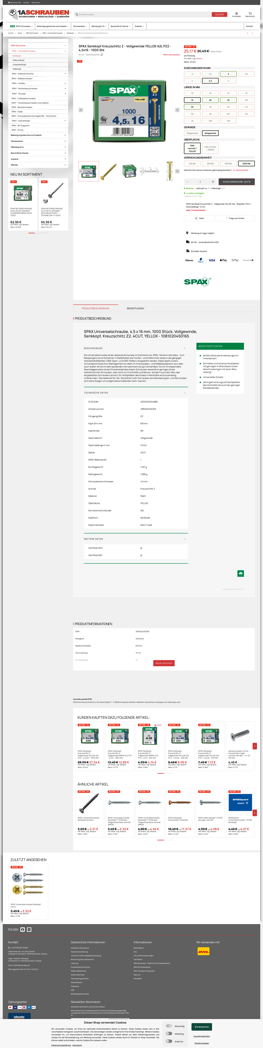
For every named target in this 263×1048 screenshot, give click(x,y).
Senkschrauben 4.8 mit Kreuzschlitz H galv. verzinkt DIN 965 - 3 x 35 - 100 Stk (239, 754)
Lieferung (74, 963)
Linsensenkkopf (19, 64)
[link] (38, 45)
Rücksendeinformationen (80, 967)
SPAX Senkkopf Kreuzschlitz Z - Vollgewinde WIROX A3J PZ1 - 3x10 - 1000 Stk (120, 754)
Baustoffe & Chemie (19, 153)
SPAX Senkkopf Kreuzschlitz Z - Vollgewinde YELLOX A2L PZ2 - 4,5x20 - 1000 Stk (88, 754)
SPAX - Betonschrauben (22, 107)
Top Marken (138, 959)
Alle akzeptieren (202, 1027)
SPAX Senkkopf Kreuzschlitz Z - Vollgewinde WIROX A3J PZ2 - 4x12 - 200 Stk (148, 754)
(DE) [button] (223, 188)
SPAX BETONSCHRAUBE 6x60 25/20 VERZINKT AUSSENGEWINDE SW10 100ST (21, 212)
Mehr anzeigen (164, 663)
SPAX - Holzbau (18, 83)
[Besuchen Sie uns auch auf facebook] (22, 929)
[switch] (169, 1025)
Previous (81, 110)
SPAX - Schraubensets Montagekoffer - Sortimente (34, 116)
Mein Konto (36, 2)
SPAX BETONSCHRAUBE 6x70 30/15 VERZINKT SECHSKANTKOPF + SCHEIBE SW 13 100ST (52, 212)
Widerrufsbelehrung (78, 971)
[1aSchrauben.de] (39, 14)
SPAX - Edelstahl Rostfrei (23, 74)
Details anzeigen (202, 1043)
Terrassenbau (17, 141)
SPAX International (171, 54)
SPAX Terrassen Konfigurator (144, 971)
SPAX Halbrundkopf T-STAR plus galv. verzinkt (210, 819)
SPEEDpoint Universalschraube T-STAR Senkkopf (240, 820)
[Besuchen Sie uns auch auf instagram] (29, 929)
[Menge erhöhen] (213, 181)
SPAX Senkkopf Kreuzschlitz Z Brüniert (178, 819)
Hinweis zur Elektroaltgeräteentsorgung (86, 955)
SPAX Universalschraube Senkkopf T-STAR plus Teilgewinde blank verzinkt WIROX (149, 821)
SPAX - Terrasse (19, 94)
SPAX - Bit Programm (21, 125)
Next (177, 110)
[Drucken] (240, 573)
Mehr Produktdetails (195, 210)
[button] (90, 736)
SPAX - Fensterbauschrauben (24, 88)
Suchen (219, 14)
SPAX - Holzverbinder (21, 121)
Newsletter (138, 978)
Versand (199, 58)
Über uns (137, 975)
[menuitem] (21, 26)
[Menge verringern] (187, 181)
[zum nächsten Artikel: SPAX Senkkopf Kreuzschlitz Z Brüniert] (252, 33)
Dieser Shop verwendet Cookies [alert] (105, 1022)
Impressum (75, 986)
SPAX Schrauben (32, 33)
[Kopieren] (101, 54)
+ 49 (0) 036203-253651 (19, 948)
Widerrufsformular (78, 975)
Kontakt (26, 2)
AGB (72, 990)
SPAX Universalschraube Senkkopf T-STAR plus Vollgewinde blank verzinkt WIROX (119, 821)
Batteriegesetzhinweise (80, 994)
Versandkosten (76, 982)
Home (20, 33)
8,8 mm (139, 645)
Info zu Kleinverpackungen (143, 955)
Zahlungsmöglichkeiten (80, 978)
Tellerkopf (17, 69)
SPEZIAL (14, 165)
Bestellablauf (139, 948)
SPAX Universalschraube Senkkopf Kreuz (93, 33)
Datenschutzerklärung (79, 952)
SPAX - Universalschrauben (52, 33)
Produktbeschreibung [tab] (95, 308)
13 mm (138, 652)
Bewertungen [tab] (135, 308)
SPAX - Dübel (17, 111)
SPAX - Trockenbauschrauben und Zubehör (30, 102)
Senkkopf (70, 33)
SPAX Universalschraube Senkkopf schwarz (88, 819)
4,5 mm (139, 667)
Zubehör (14, 159)
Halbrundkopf (18, 60)
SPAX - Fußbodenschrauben (24, 98)
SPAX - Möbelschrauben (22, 78)
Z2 (137, 660)
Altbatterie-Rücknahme (80, 948)
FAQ (135, 952)
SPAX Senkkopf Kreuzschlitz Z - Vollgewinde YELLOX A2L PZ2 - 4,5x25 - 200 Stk (208, 754)
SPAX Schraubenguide (142, 967)
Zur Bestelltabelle (240, 170)
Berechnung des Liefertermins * (82, 959)
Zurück (10, 33)
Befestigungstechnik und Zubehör (26, 135)
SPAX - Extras (17, 130)
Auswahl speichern (202, 1036)
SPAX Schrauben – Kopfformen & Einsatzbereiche (152, 963)
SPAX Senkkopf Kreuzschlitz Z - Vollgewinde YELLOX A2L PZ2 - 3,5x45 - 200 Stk (178, 754)
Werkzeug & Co (17, 147)
